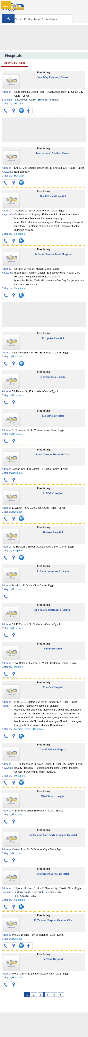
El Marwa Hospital (53, 415)
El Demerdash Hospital (52, 376)
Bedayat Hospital (53, 532)
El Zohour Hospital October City (53, 920)
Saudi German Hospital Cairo (53, 454)
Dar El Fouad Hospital (53, 196)
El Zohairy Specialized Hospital (52, 609)
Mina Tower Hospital (53, 796)
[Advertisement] (44, 1025)
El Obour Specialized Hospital (52, 570)
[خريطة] (13, 110)
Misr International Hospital (53, 873)
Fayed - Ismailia (49, 99)
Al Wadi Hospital (53, 959)
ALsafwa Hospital (53, 687)
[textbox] (36, 18)
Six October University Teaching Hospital (53, 834)
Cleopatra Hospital (53, 338)
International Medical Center (53, 153)
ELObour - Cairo (26, 99)
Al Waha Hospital (53, 493)
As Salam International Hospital (53, 254)
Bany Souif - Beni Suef (30, 892)
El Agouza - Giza (26, 896)
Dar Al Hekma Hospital (53, 749)
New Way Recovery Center (52, 77)
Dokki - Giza (55, 892)
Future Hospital (53, 648)
